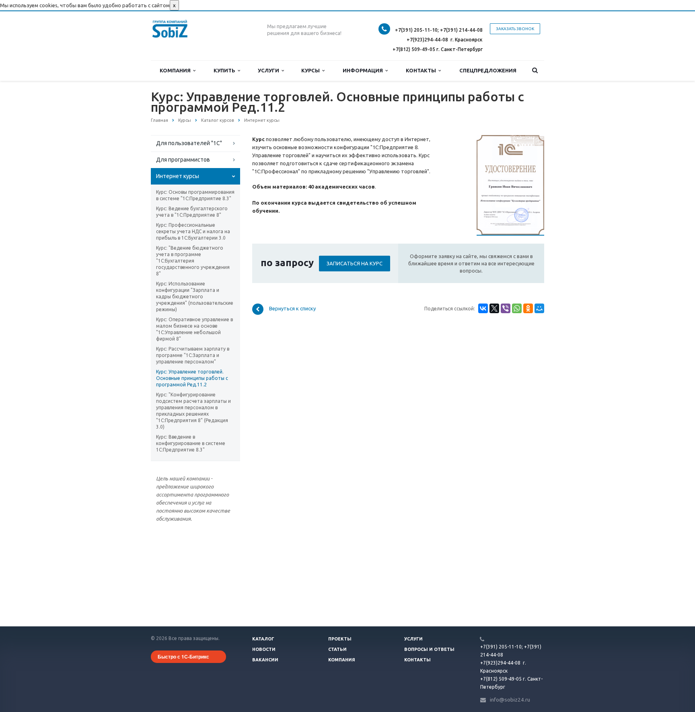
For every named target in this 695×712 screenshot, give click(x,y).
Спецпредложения (487, 70)
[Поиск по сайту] (535, 70)
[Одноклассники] (528, 308)
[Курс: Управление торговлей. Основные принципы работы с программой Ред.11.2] (510, 139)
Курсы (311, 70)
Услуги (270, 70)
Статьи (337, 649)
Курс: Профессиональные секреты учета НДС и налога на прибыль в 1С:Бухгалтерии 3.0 (193, 231)
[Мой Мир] (539, 308)
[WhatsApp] (517, 308)
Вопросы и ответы (429, 649)
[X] (494, 308)
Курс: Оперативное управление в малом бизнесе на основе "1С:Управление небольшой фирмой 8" (194, 329)
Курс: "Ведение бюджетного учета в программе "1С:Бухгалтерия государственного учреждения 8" (193, 260)
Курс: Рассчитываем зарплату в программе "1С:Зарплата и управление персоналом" (192, 355)
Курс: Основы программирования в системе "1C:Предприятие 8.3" (195, 195)
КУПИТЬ (226, 70)
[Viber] (505, 308)
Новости (264, 649)
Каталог (263, 638)
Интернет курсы (177, 176)
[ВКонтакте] (483, 308)
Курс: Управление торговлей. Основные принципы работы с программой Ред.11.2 (192, 378)
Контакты (422, 70)
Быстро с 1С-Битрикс (183, 656)
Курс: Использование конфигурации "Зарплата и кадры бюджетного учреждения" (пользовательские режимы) (194, 296)
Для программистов (183, 159)
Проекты (340, 638)
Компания (176, 70)
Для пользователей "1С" (189, 143)
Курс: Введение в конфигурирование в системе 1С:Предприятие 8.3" (190, 443)
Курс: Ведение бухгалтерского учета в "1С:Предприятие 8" (192, 211)
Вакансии (265, 659)
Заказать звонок (515, 29)
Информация (364, 70)
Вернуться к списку (292, 309)
